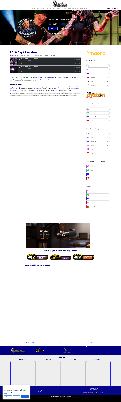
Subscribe (64, 28)
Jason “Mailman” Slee (37, 88)
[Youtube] (109, 8)
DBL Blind (41, 93)
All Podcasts (35, 55)
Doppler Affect (61, 77)
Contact (48, 8)
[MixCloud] (113, 8)
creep (35, 93)
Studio (54, 8)
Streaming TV (70, 8)
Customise (8, 396)
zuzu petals (73, 95)
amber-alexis (15, 93)
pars (41, 55)
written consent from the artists (50, 397)
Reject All (16, 396)
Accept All (25, 396)
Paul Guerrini (36, 95)
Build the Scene (25, 55)
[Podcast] (112, 8)
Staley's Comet (55, 95)
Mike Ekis (13, 95)
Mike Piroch (19, 95)
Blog (85, 8)
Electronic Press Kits (40, 392)
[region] (16, 392)
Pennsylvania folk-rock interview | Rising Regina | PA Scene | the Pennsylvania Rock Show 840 (33, 281)
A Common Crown (54, 87)
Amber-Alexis (77, 77)
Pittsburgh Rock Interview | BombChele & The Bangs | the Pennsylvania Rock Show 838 (32, 335)
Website (53, 28)
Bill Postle (22, 93)
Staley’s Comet (45, 79)
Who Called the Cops (40, 77)
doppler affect (48, 93)
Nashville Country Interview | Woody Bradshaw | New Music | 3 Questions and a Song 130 (33, 317)
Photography (39, 391)
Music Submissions (40, 393)
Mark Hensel (76, 93)
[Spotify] (108, 8)
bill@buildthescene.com (81, 397)
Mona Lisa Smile (54, 79)
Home (33, 8)
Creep (39, 79)
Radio (65, 8)
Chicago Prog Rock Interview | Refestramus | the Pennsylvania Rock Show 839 (33, 299)
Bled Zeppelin (49, 77)
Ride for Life (24, 87)
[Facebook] (104, 8)
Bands (77, 8)
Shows (43, 8)
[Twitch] (115, 8)
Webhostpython (33, 399)
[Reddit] (114, 8)
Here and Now (65, 93)
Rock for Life (43, 95)
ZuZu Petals (70, 79)
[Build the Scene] (60, 3)
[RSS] (111, 8)
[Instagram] (107, 8)
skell (65, 79)
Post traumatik (13, 88)
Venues (81, 8)
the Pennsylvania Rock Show (62, 19)
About (37, 8)
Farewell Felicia (54, 88)
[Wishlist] (117, 8)
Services (59, 8)
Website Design (39, 390)
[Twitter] (106, 8)
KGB (12, 79)
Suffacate (62, 88)
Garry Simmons (56, 93)
